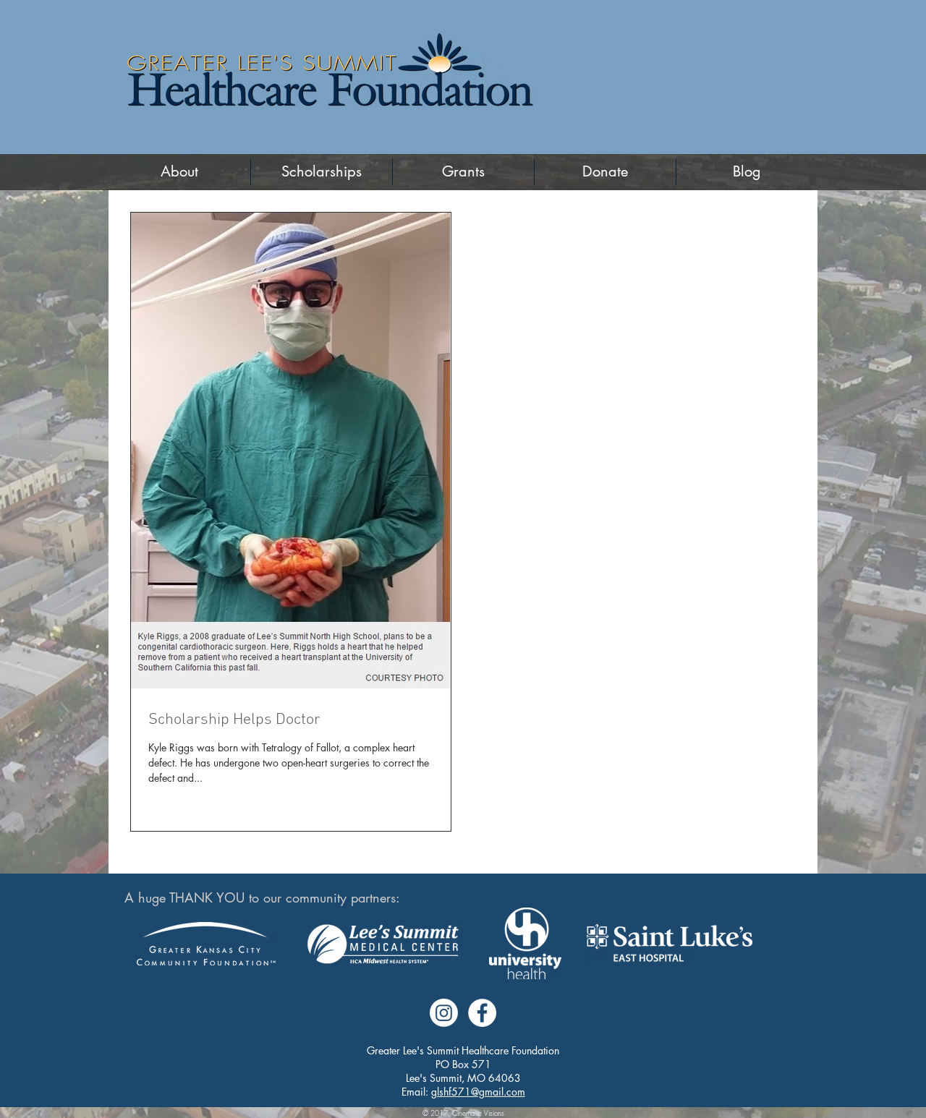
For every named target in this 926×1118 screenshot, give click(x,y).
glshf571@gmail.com (478, 1091)
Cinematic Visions (478, 1113)
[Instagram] (444, 1013)
